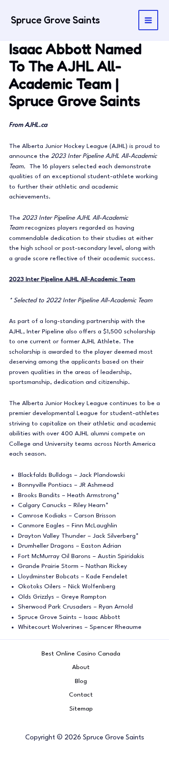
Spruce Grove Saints (55, 20)
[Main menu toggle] (148, 20)
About (81, 667)
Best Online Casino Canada (80, 654)
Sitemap (81, 709)
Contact (81, 695)
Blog (81, 681)
